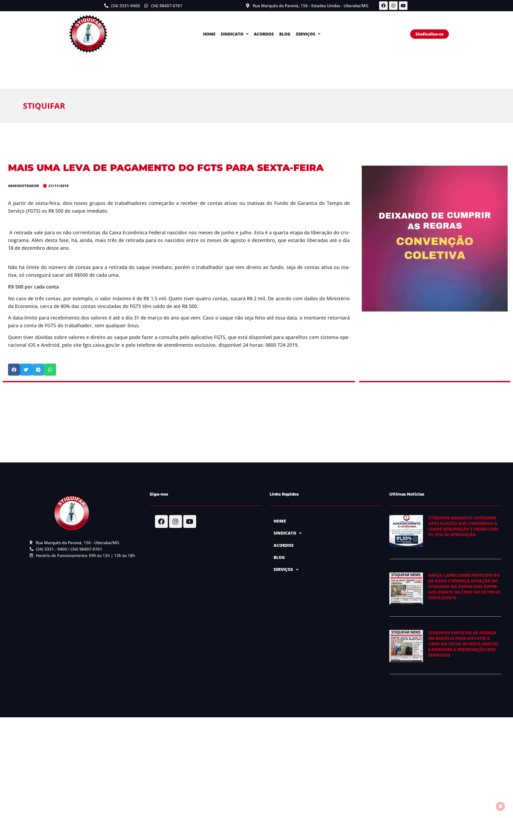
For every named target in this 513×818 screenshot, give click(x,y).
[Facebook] (383, 5)
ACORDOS (264, 34)
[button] (234, 34)
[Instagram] (393, 5)
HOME (209, 34)
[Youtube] (403, 5)
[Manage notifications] (500, 806)
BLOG (284, 34)
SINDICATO (232, 34)
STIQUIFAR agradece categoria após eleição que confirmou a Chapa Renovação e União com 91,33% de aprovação (463, 526)
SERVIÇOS (305, 34)
